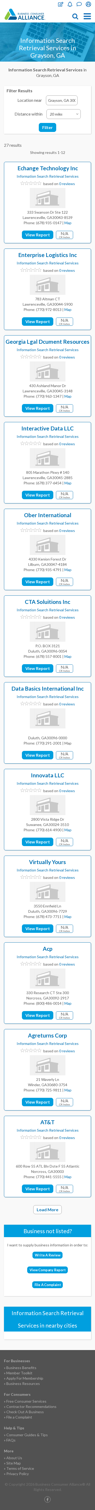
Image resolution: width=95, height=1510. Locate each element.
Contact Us (79, 4)
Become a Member (70, 4)
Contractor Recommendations (31, 1406)
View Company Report (47, 1270)
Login (88, 4)
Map (68, 223)
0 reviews (67, 183)
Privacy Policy (17, 1473)
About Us (14, 1458)
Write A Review (47, 1255)
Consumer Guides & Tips (27, 1435)
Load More (47, 1209)
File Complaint (60, 4)
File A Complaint (48, 1285)
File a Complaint (19, 1417)
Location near (29, 100)
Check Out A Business (25, 1412)
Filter (47, 127)
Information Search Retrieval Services (48, 176)
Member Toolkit (19, 1373)
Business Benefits (21, 1367)
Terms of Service (20, 1468)
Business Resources (23, 1383)
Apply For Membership (24, 1378)
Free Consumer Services (26, 1401)
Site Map (13, 1463)
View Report (37, 234)
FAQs (11, 1440)
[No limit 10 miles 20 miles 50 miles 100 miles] (63, 114)
